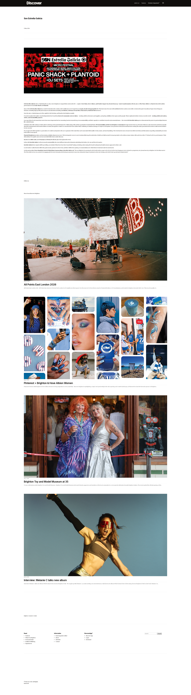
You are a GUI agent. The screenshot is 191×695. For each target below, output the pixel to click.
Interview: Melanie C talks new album (45, 580)
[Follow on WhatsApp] (116, 634)
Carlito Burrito (35, 147)
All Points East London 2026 (40, 284)
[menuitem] (136, 3)
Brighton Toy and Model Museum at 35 (46, 481)
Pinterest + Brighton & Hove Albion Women (48, 383)
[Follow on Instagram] (160, 18)
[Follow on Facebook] (166, 18)
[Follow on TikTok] (163, 18)
